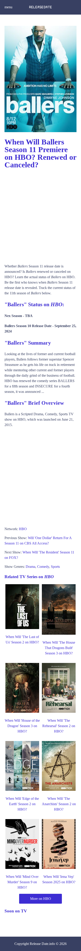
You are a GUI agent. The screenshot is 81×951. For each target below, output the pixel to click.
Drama (30, 566)
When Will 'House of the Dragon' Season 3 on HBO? (22, 726)
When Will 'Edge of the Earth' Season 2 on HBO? (22, 804)
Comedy (43, 566)
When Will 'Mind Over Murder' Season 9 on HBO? (22, 882)
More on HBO (40, 899)
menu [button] (8, 7)
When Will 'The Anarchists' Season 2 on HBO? (59, 804)
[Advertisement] (40, 214)
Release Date (39, 944)
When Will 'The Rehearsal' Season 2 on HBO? (58, 726)
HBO (23, 529)
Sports (55, 566)
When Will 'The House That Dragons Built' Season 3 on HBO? (59, 648)
